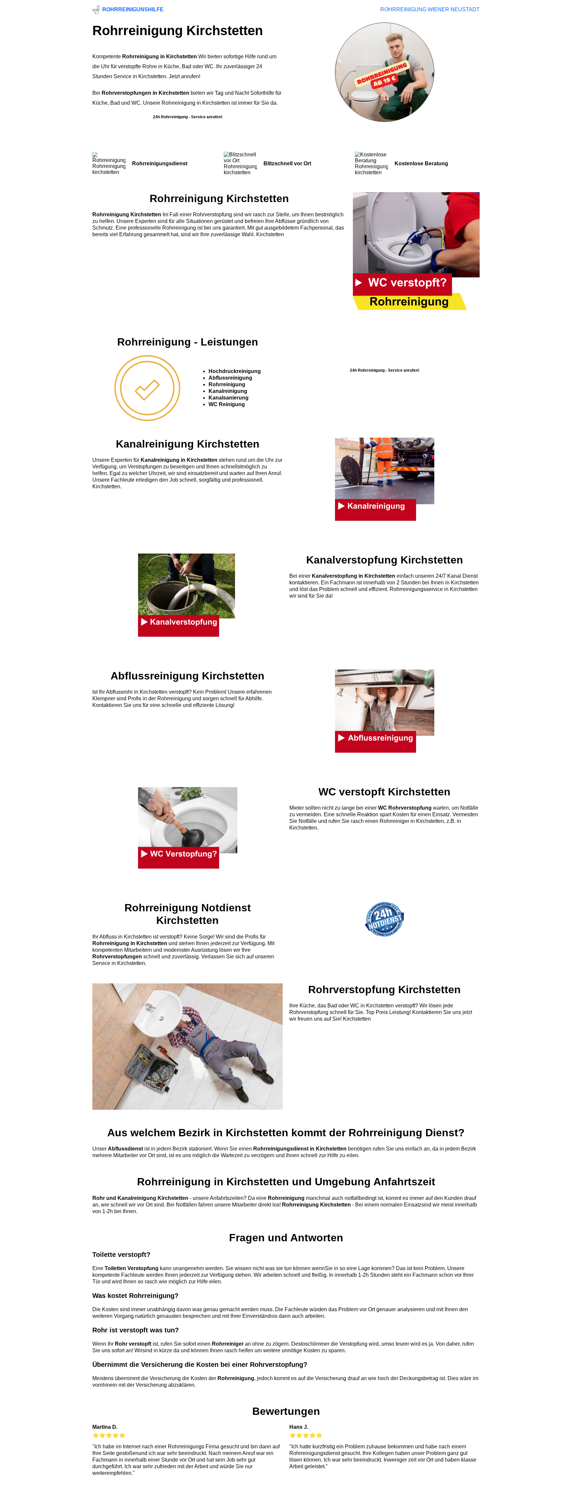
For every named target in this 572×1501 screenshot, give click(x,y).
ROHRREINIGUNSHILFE (133, 9)
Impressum (284, 1493)
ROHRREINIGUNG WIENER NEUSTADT (430, 9)
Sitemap (469, 1493)
